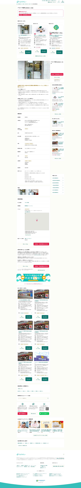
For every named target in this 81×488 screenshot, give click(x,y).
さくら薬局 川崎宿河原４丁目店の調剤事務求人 (61, 134)
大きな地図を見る (27, 211)
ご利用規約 (22, 465)
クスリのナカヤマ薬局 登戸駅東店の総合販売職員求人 (25, 363)
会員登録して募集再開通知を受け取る (25, 14)
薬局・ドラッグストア (28, 238)
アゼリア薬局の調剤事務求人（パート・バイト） (24, 36)
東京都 (20, 388)
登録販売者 (46, 443)
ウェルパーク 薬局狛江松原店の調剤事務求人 (41, 363)
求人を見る (28, 52)
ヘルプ (31, 465)
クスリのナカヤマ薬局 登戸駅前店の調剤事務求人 (61, 142)
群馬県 (37, 391)
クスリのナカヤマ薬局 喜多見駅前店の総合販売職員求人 (41, 300)
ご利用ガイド (49, 0)
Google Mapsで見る (28, 234)
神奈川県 (20, 391)
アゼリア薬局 (27, 202)
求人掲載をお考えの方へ (53, 0)
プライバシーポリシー (38, 254)
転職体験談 (25, 466)
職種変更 (47, 0)
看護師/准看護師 (21, 443)
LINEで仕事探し (44, 0)
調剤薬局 (26, 128)
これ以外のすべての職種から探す (22, 445)
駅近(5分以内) (27, 209)
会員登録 (62, 2)
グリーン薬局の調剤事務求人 (61, 97)
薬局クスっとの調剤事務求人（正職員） (40, 35)
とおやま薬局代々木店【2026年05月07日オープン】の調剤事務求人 (61, 104)
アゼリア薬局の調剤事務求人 (61, 122)
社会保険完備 (27, 143)
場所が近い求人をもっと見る (40, 56)
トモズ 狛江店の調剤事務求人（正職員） (24, 299)
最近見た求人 (50, 2)
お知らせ (29, 466)
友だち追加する (45, 413)
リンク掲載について (42, 466)
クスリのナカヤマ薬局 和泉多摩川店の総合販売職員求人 (41, 332)
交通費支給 (31, 143)
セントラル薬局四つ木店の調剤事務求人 (61, 88)
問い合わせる (33, 413)
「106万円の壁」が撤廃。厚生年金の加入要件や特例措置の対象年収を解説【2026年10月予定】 (46, 430)
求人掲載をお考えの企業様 (43, 465)
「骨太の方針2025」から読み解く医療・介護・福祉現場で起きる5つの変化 (34, 430)
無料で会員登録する (22, 413)
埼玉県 (24, 391)
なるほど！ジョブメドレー (19, 466)
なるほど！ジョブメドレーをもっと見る (40, 435)
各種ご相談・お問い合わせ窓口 (58, 466)
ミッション (34, 465)
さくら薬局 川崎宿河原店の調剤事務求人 (61, 150)
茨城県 (33, 391)
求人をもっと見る (58, 114)
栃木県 (41, 391)
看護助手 (32, 443)
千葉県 (29, 391)
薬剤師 (27, 443)
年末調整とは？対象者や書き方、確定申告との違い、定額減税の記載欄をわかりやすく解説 (57, 430)
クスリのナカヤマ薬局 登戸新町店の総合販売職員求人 (25, 332)
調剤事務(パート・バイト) (29, 205)
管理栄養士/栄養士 (38, 443)
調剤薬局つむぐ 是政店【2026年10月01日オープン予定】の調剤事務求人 (56, 36)
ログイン (59, 2)
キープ (55, 2)
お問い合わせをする (41, 270)
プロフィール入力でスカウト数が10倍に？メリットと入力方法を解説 (23, 430)
